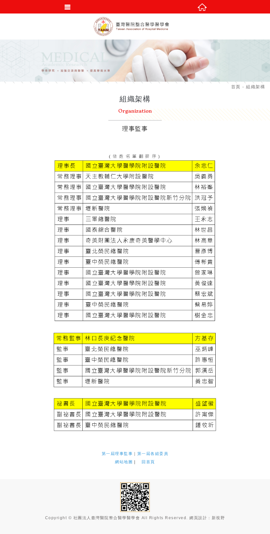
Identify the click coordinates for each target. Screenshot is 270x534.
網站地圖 (124, 462)
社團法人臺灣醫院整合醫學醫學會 (135, 26)
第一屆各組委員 (153, 453)
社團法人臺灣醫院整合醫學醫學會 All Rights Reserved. (130, 518)
